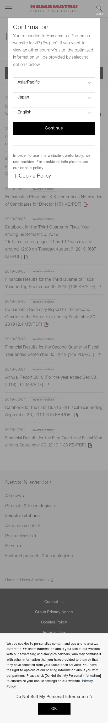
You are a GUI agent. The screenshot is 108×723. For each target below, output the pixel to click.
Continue (54, 128)
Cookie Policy (35, 176)
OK (54, 709)
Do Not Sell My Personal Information (51, 697)
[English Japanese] (54, 112)
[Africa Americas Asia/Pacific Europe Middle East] (54, 82)
